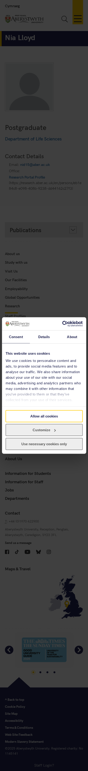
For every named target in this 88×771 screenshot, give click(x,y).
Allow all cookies (44, 416)
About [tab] (72, 337)
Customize (41, 430)
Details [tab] (44, 337)
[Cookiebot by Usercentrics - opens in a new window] (63, 324)
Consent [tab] (16, 337)
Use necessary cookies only (44, 444)
